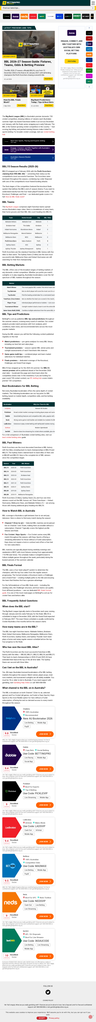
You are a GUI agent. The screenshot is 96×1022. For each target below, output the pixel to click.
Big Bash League (12, 207)
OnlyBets (8, 408)
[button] (89, 28)
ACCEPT (42, 1018)
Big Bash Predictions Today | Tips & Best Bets (42, 101)
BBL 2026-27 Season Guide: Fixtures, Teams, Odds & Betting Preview (28, 63)
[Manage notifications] (90, 1017)
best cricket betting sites (11, 437)
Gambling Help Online (22, 683)
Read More (48, 79)
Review (14, 735)
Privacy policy (54, 1018)
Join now (43, 734)
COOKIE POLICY (48, 1000)
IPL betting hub (36, 378)
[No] (93, 1015)
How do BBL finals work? (15, 197)
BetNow (7, 428)
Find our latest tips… (11, 8)
